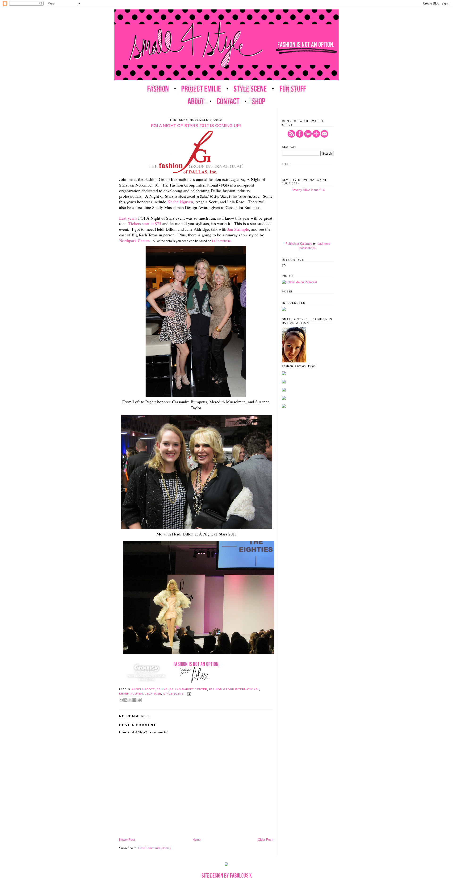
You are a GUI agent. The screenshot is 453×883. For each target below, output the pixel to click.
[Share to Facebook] (134, 700)
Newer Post (127, 839)
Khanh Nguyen (131, 693)
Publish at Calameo (298, 243)
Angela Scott (143, 689)
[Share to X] (130, 700)
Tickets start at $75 (144, 223)
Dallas (162, 689)
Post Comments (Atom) (154, 848)
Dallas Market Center (188, 689)
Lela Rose (153, 693)
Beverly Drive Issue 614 (308, 190)
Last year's (128, 218)
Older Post (265, 839)
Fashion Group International (234, 689)
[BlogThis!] (125, 700)
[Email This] (121, 700)
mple (244, 229)
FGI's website (221, 241)
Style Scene (173, 693)
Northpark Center (134, 240)
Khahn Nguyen (180, 201)
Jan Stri (233, 229)
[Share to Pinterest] (139, 700)
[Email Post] (188, 693)
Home (197, 839)
